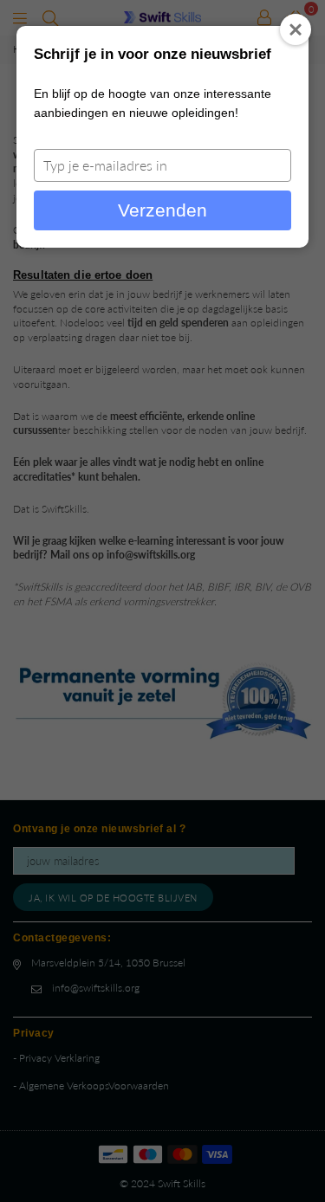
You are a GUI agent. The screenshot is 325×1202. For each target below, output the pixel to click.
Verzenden (162, 210)
